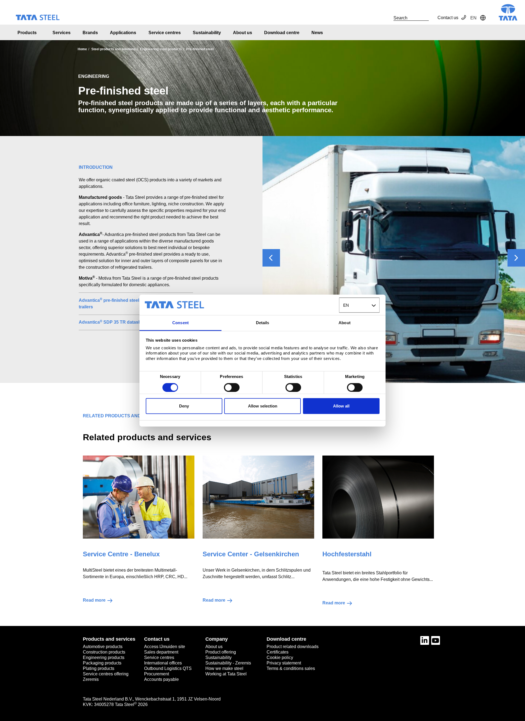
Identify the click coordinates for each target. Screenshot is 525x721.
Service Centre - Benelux (121, 554)
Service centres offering (106, 674)
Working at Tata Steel (226, 674)
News (317, 32)
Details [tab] (262, 322)
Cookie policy (280, 657)
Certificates (277, 652)
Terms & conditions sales (291, 668)
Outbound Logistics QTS (168, 668)
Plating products (98, 668)
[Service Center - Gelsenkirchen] (258, 497)
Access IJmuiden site (164, 646)
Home (82, 49)
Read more (94, 600)
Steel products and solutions (113, 49)
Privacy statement (284, 663)
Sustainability (207, 32)
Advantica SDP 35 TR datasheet (113, 322)
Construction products (104, 652)
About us (242, 32)
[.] (387, 17)
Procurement (156, 674)
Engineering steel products (161, 49)
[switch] (232, 387)
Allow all (341, 406)
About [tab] (345, 322)
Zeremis (91, 679)
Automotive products (102, 646)
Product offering (220, 652)
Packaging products (102, 663)
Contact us (448, 17)
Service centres (164, 32)
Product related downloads (293, 646)
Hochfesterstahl (347, 554)
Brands (90, 32)
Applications (123, 32)
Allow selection (262, 406)
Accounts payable (161, 679)
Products (27, 32)
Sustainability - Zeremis (228, 663)
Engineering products (103, 657)
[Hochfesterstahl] (378, 497)
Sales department (161, 652)
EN (346, 305)
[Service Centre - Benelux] (138, 497)
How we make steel (224, 668)
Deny (184, 406)
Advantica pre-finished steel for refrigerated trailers (125, 303)
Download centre (281, 32)
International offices (163, 663)
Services (61, 32)
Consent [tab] (180, 322)
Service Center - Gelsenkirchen (251, 554)
